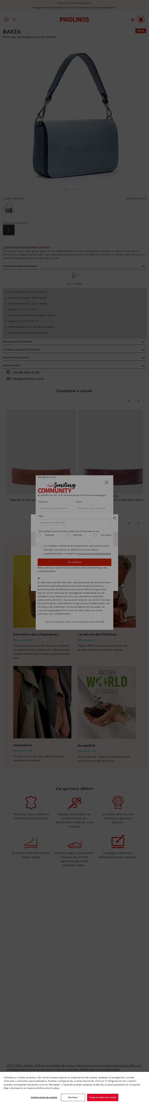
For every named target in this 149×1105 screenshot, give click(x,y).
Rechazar (73, 1097)
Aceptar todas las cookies (102, 1097)
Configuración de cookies (44, 1097)
